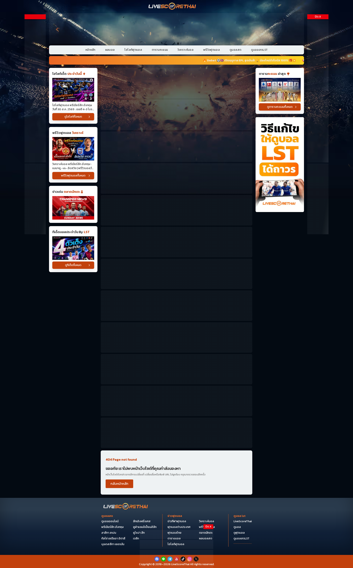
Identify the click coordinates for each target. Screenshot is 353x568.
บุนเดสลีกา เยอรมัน (112, 544)
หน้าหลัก (90, 50)
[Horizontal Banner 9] (176, 274)
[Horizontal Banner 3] (176, 146)
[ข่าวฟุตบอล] (73, 208)
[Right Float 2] (317, 127)
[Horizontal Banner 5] (176, 210)
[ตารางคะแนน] (280, 89)
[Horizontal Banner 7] (176, 242)
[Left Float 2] (35, 127)
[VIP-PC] (176, 28)
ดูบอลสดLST (259, 50)
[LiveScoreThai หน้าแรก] (125, 507)
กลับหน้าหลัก (119, 483)
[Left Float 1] (35, 55)
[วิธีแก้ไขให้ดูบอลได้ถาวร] (280, 164)
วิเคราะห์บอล (185, 50)
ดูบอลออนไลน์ (109, 521)
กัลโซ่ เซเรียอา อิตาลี (113, 538)
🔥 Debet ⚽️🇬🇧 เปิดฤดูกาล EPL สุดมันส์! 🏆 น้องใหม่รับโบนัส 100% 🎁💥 (186, 60)
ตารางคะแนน (160, 50)
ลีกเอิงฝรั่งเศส (142, 521)
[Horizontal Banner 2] (176, 115)
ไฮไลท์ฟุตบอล (133, 50)
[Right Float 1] (317, 55)
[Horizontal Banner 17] (176, 433)
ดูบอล (237, 527)
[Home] (172, 6)
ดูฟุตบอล (239, 533)
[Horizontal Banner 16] (176, 401)
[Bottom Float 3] (176, 544)
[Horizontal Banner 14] (176, 337)
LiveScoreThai (242, 521)
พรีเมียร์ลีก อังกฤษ (112, 527)
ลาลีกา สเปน (108, 533)
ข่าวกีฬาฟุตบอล (177, 521)
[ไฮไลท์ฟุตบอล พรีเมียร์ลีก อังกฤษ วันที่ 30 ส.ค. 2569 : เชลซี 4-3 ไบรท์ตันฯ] (73, 89)
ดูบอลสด (235, 50)
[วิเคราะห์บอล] (73, 248)
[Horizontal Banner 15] (176, 369)
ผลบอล (110, 50)
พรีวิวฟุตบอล (211, 50)
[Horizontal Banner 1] (176, 83)
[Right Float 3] (317, 198)
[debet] (176, 534)
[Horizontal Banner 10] (176, 305)
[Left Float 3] (35, 198)
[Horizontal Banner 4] (176, 178)
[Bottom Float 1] (176, 559)
